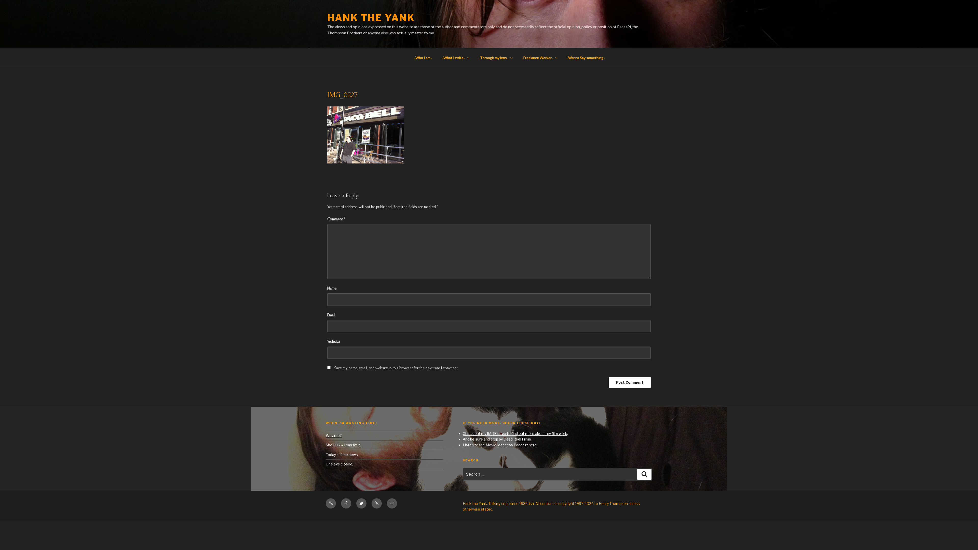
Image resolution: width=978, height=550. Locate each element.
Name (331, 288)
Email (331, 315)
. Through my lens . (493, 58)
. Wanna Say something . (586, 58)
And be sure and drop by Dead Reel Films (497, 439)
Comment (336, 219)
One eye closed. (339, 464)
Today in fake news (342, 454)
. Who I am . (423, 58)
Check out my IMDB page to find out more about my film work (515, 433)
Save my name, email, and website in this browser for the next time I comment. (396, 368)
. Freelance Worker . (537, 58)
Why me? (334, 435)
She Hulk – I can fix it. (343, 445)
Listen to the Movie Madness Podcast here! (500, 445)
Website (333, 341)
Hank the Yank (371, 17)
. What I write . (453, 58)
